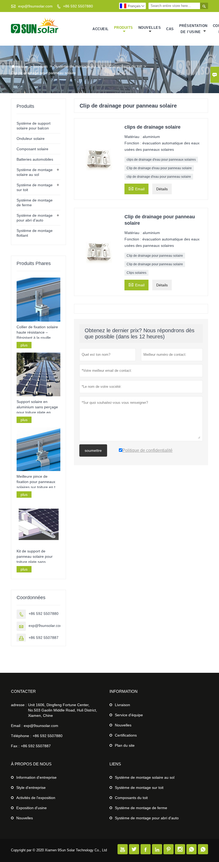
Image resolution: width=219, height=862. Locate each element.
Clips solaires (136, 273)
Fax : (15, 746)
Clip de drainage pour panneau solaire (155, 256)
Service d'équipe (129, 715)
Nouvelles (123, 725)
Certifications (126, 735)
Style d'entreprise (31, 787)
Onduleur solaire (31, 138)
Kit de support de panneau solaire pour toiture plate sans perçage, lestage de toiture (35, 556)
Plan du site (125, 745)
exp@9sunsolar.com (35, 6)
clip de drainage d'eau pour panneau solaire (159, 177)
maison (19, 66)
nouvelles (149, 28)
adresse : (19, 705)
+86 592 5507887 (43, 637)
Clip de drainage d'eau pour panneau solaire (159, 168)
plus (24, 345)
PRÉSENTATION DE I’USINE (193, 29)
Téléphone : (21, 736)
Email (136, 188)
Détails (162, 189)
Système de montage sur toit (78, 66)
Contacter (23, 691)
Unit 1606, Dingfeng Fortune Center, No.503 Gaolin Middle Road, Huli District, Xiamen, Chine (62, 710)
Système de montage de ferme (141, 808)
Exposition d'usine (31, 808)
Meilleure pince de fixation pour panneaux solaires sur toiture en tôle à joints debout (38, 482)
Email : (16, 725)
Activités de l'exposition (35, 798)
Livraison (122, 705)
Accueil (100, 29)
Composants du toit (125, 66)
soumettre (93, 450)
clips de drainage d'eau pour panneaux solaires (161, 159)
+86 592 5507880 (78, 6)
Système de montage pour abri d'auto (147, 818)
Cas (170, 29)
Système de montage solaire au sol (144, 777)
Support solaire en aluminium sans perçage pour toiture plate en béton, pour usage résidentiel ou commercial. (37, 407)
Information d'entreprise (36, 777)
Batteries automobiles (35, 159)
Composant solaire (32, 149)
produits (123, 28)
